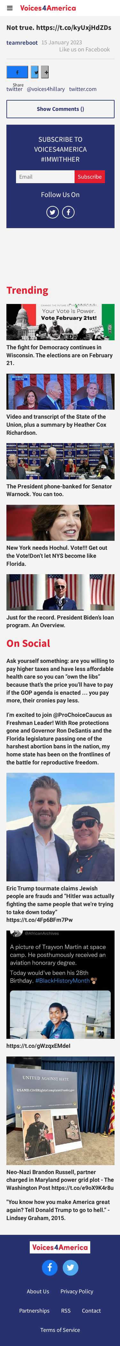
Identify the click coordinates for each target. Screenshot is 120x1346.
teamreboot (22, 43)
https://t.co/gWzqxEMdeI (38, 1046)
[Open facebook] (68, 212)
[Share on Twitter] (34, 72)
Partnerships (34, 1310)
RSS (66, 1310)
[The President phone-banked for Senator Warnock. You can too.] (60, 461)
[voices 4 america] (48, 8)
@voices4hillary (46, 89)
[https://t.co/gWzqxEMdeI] (60, 985)
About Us (38, 1291)
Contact (91, 1310)
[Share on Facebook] (17, 72)
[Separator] (45, 72)
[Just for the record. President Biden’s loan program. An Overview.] (60, 592)
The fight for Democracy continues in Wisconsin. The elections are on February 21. (59, 355)
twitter (14, 89)
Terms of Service (60, 1329)
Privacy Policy (76, 1291)
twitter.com (83, 89)
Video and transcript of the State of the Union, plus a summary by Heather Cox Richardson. (56, 425)
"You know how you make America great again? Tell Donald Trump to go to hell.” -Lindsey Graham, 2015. (58, 1210)
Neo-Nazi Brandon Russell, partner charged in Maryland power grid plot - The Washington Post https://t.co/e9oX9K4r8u (60, 1180)
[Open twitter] (52, 212)
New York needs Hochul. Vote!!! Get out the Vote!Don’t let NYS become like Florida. (56, 556)
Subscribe (90, 176)
